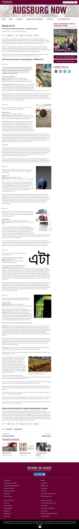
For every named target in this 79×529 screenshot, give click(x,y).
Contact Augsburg (45, 516)
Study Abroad (44, 488)
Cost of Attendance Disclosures (48, 503)
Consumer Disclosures (46, 500)
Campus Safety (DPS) (46, 496)
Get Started (38, 474)
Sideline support (6, 453)
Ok (40, 526)
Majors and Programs (9, 491)
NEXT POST (47, 433)
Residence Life (44, 485)
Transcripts (43, 491)
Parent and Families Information (49, 493)
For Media (19, 19)
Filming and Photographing (34, 19)
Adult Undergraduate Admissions (12, 485)
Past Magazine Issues (64, 19)
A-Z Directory (7, 480)
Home (3, 19)
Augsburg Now (7, 513)
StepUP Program (8, 496)
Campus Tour (7, 493)
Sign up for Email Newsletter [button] (65, 57)
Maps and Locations (9, 500)
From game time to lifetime (8, 436)
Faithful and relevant (46, 436)
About (11, 19)
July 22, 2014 (15, 31)
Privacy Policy (44, 510)
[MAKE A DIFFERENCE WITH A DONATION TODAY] (65, 40)
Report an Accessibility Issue (48, 508)
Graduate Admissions (9, 488)
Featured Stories (23, 31)
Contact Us (50, 19)
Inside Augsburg (8, 505)
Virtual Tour (6, 503)
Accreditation (44, 505)
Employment (7, 510)
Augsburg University (7, 31)
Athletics (43, 480)
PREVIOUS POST (6, 433)
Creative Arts (44, 483)
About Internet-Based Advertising (49, 513)
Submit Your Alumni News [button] (65, 61)
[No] (77, 524)
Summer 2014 (9, 429)
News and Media (8, 508)
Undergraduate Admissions (10, 483)
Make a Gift (6, 516)
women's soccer (17, 429)
